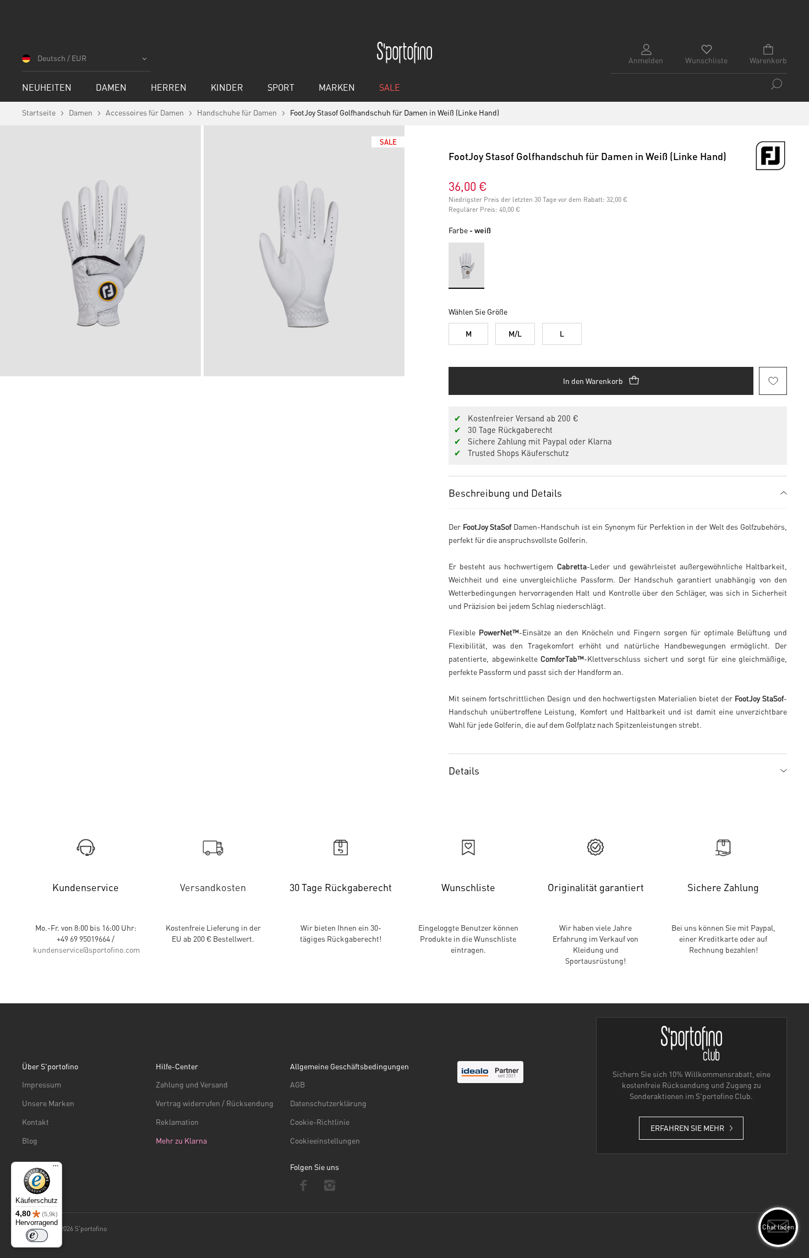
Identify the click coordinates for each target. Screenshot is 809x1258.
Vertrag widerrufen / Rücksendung (215, 1103)
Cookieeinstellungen (325, 1140)
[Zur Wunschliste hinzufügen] (773, 381)
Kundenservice (85, 887)
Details (464, 770)
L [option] (562, 333)
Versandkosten (213, 887)
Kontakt (35, 1122)
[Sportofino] (404, 53)
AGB (297, 1084)
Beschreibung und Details (505, 492)
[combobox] (699, 84)
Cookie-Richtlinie (319, 1122)
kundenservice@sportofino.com (86, 949)
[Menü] (55, 1168)
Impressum (41, 1084)
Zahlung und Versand (192, 1084)
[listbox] (618, 331)
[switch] (37, 1235)
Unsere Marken (48, 1103)
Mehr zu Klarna (181, 1140)
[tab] (618, 492)
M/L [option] (515, 333)
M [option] (469, 333)
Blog (29, 1140)
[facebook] (303, 1185)
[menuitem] (46, 87)
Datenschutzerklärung (328, 1103)
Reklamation (177, 1122)
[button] (86, 62)
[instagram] (329, 1185)
